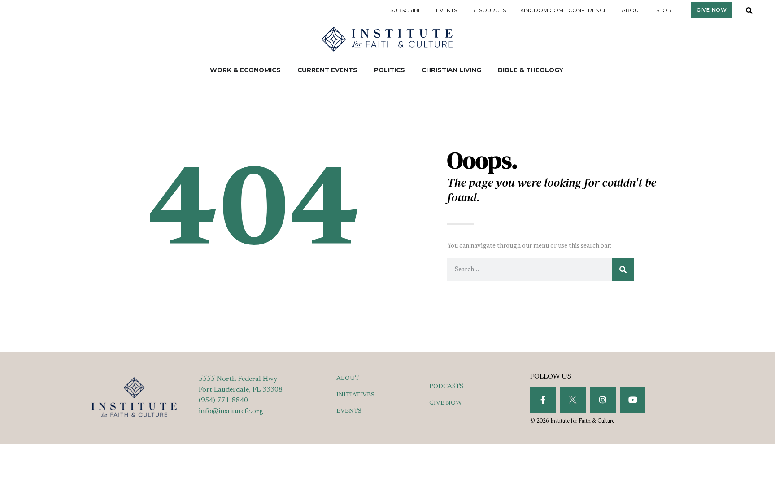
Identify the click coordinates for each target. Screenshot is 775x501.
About (632, 10)
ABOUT (347, 378)
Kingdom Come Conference (563, 10)
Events (446, 10)
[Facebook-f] (543, 400)
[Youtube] (633, 400)
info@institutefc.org (231, 411)
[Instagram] (603, 400)
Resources (488, 10)
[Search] (623, 269)
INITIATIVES (355, 395)
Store (665, 10)
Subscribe (406, 10)
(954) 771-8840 (223, 400)
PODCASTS (446, 386)
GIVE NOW (445, 403)
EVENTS (348, 411)
